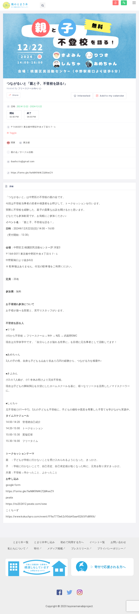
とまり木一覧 (21, 542)
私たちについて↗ (18, 548)
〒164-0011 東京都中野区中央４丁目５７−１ (33, 127)
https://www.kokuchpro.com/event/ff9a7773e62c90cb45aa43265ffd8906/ (51, 516)
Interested (83, 95)
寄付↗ (38, 548)
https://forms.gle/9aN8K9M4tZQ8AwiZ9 (32, 172)
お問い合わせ (118, 542)
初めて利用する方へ (72, 542)
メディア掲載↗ (56, 548)
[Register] (124, 2)
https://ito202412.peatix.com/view (26, 503)
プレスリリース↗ (81, 548)
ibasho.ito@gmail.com (23, 161)
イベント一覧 (97, 542)
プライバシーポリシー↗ (111, 548)
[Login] (116, 2)
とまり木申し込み (44, 542)
